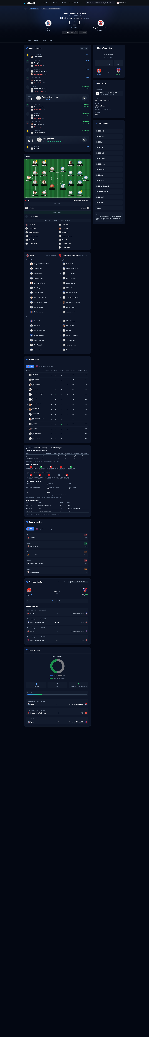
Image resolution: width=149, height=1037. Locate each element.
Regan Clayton (39, 109)
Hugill (48, 30)
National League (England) (71, 18)
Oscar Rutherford (39, 133)
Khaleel (101, 30)
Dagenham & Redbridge (71, 255)
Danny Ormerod (40, 63)
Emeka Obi (38, 80)
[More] (82, 2)
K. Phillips (31, 208)
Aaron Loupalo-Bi (40, 89)
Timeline (28, 40)
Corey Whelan (39, 83)
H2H (50, 40)
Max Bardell (38, 57)
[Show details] (27, 375)
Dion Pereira (39, 124)
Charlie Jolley (35, 379)
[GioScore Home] (29, 3)
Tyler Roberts (39, 65)
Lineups (36, 40)
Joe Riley (37, 148)
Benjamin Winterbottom (38, 418)
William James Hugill (50, 97)
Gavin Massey (35, 408)
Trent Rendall (39, 107)
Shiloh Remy (39, 127)
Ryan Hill (37, 115)
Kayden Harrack (40, 91)
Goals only (84, 48)
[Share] (76, 32)
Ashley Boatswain (40, 71)
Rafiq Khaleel (39, 118)
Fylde (32, 255)
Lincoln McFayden (36, 403)
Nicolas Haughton (40, 74)
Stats (44, 40)
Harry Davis (35, 374)
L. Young (83, 208)
